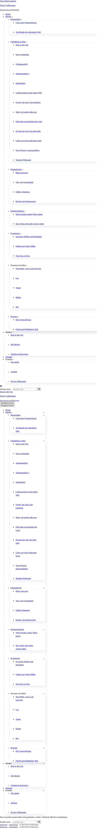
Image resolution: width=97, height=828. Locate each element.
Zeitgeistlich (20, 83)
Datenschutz (13, 825)
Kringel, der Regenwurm (26, 201)
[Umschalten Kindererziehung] (44, 629)
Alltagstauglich (22, 64)
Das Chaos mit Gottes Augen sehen (30, 224)
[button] (12, 16)
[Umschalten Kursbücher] (44, 658)
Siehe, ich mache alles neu (26, 112)
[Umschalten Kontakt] (44, 790)
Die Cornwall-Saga (23, 320)
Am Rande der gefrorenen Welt (28, 32)
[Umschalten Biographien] (44, 415)
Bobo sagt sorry (22, 173)
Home (8, 14)
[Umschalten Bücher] (44, 412)
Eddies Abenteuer (23, 192)
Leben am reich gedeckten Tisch (28, 141)
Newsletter (15, 362)
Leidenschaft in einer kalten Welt (29, 93)
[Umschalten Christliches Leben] (44, 441)
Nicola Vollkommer (18, 381)
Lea (17, 278)
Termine (9, 357)
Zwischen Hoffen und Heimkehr (29, 237)
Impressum (3, 825)
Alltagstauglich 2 (22, 74)
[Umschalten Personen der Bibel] (44, 694)
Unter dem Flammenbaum (26, 23)
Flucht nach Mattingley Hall (27, 329)
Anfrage (14, 372)
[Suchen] (1, 386)
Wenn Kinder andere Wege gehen (29, 214)
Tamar (18, 288)
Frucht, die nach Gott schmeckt (28, 102)
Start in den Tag (22, 45)
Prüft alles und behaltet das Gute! (29, 121)
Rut (17, 307)
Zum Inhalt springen (8, 1)
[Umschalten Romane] (44, 748)
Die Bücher (15, 344)
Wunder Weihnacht (23, 160)
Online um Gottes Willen (25, 246)
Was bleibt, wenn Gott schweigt (28, 269)
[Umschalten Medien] (44, 764)
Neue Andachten (22, 54)
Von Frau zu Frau (23, 256)
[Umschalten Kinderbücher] (44, 588)
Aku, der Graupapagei (24, 182)
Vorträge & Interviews (19, 354)
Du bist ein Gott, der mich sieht (28, 131)
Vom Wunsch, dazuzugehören (28, 150)
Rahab (18, 297)
